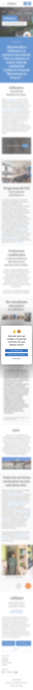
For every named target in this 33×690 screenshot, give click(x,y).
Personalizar (16, 358)
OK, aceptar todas (16, 350)
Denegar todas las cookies (16, 354)
